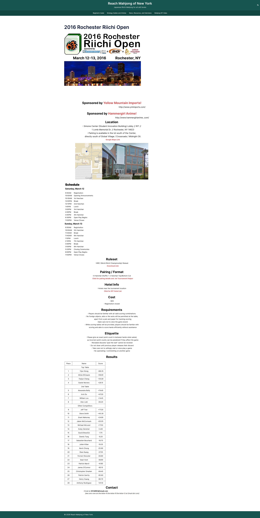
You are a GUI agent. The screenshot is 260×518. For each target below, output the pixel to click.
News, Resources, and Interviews (140, 13)
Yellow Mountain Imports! (122, 103)
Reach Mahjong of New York (130, 3)
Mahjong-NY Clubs (160, 13)
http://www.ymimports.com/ (132, 107)
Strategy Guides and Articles (116, 13)
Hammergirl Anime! (122, 113)
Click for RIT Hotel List (113, 291)
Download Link (113, 266)
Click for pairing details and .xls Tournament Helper (112, 278)
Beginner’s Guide (98, 13)
